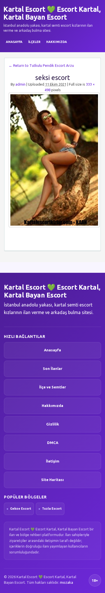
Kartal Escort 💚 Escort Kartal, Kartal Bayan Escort (52, 13)
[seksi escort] (52, 160)
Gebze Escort (20, 508)
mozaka (66, 582)
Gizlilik (52, 424)
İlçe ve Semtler (52, 387)
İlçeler (34, 41)
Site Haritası (52, 480)
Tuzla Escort (52, 508)
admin (20, 84)
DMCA (52, 443)
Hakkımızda (56, 41)
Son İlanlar (52, 368)
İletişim (52, 461)
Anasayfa (14, 41)
